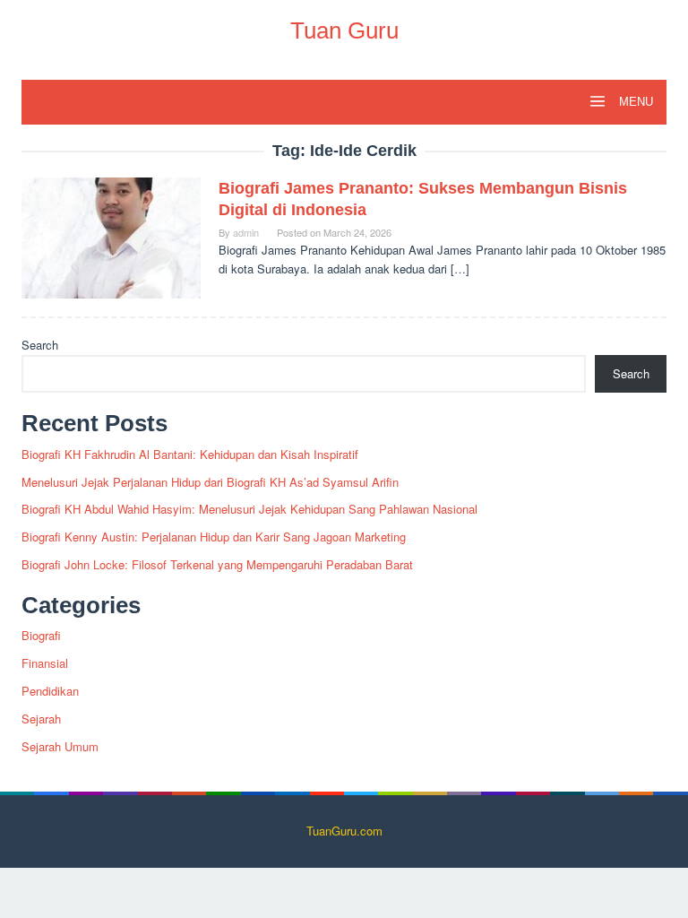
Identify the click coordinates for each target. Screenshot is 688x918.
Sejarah (41, 718)
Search (40, 344)
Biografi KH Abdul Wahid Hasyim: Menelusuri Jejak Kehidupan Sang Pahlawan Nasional (249, 508)
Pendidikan (50, 690)
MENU (634, 101)
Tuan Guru (344, 30)
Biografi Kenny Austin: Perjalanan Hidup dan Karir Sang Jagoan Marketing (214, 536)
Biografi (41, 635)
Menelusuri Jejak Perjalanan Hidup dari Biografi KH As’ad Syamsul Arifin (210, 481)
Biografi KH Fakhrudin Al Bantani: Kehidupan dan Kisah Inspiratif (190, 454)
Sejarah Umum (60, 746)
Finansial (45, 662)
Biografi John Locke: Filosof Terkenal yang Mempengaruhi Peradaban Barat (217, 564)
